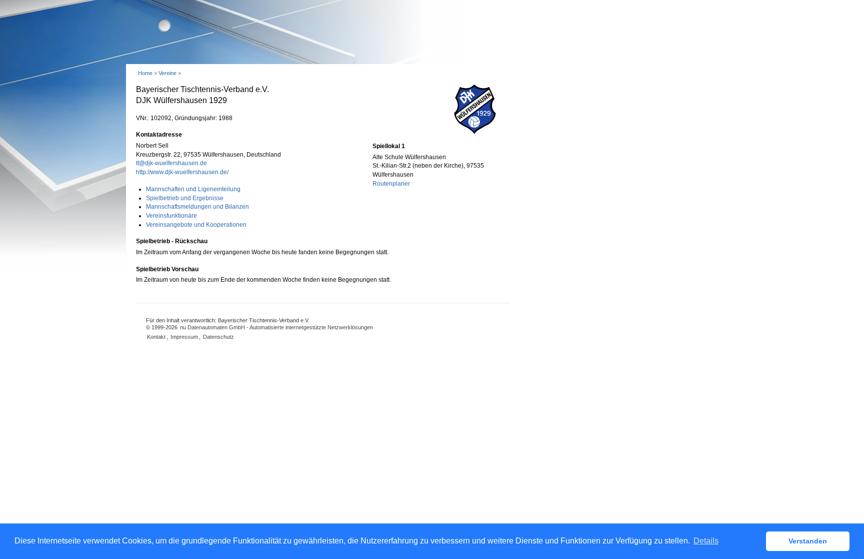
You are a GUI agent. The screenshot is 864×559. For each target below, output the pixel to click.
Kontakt (156, 337)
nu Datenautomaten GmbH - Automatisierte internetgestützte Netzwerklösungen (276, 327)
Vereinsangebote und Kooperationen (196, 224)
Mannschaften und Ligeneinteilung (193, 189)
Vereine (167, 73)
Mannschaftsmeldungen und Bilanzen (197, 206)
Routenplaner (391, 183)
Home (145, 73)
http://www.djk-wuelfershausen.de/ (182, 172)
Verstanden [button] (807, 541)
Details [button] (706, 540)
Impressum (184, 337)
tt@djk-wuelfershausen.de (171, 163)
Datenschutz (218, 337)
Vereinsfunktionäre (171, 215)
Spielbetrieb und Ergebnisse (185, 198)
